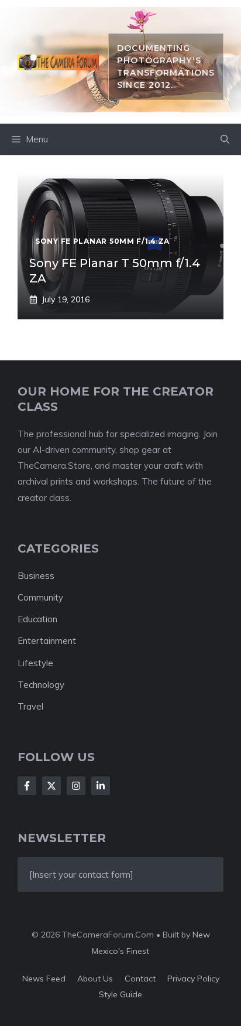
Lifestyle (35, 663)
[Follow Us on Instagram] (76, 785)
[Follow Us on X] (51, 785)
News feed (44, 978)
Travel (30, 706)
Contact (140, 978)
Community (40, 597)
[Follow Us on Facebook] (27, 785)
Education (37, 619)
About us (95, 978)
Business (36, 575)
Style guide (120, 994)
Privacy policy (193, 978)
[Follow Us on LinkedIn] (100, 785)
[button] (225, 139)
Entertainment (47, 640)
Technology (41, 684)
